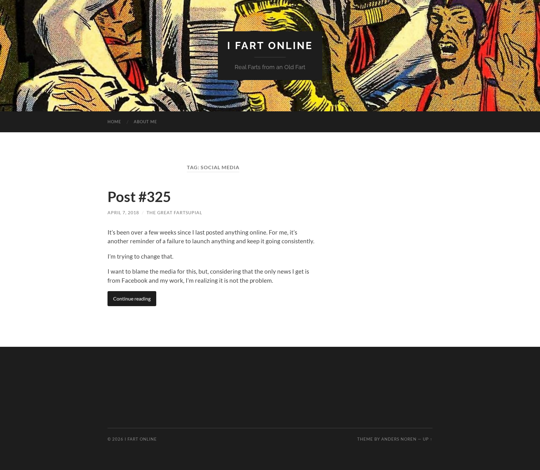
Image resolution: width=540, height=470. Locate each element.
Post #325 (139, 196)
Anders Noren (399, 439)
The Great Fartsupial (174, 212)
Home (114, 121)
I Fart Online (270, 45)
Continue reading (132, 298)
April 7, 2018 (123, 212)
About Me (145, 121)
